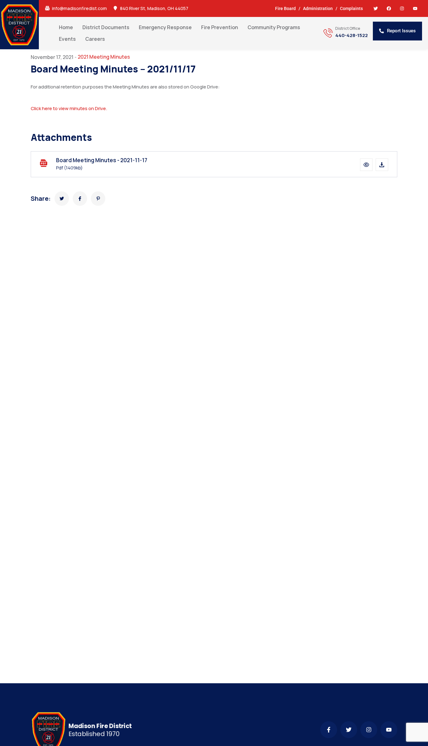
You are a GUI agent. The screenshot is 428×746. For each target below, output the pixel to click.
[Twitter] (375, 8)
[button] (366, 164)
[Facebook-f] (328, 729)
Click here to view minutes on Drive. (69, 108)
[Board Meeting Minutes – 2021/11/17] (62, 198)
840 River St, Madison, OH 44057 (154, 8)
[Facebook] (388, 8)
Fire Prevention (219, 27)
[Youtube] (415, 8)
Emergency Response (165, 27)
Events (67, 38)
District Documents (105, 27)
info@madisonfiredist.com (79, 8)
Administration (318, 8)
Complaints (351, 8)
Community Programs (274, 27)
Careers (95, 38)
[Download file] (382, 164)
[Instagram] (402, 8)
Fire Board (285, 8)
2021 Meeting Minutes (104, 56)
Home (66, 27)
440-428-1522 (351, 35)
